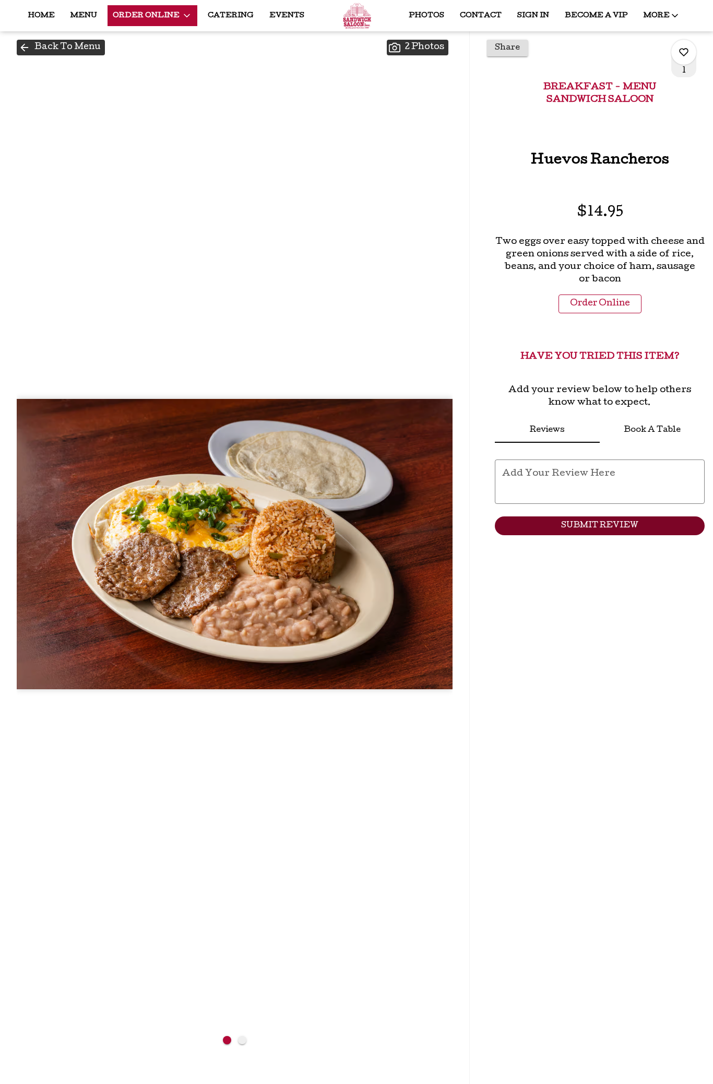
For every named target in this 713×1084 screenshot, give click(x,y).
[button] (152, 15)
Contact (481, 15)
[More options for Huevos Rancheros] (683, 52)
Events (286, 15)
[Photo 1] (227, 1040)
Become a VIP (596, 15)
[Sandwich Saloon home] (356, 16)
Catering (231, 15)
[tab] (547, 430)
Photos (426, 15)
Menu (83, 15)
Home (41, 15)
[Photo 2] (242, 1040)
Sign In (533, 15)
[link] (599, 303)
